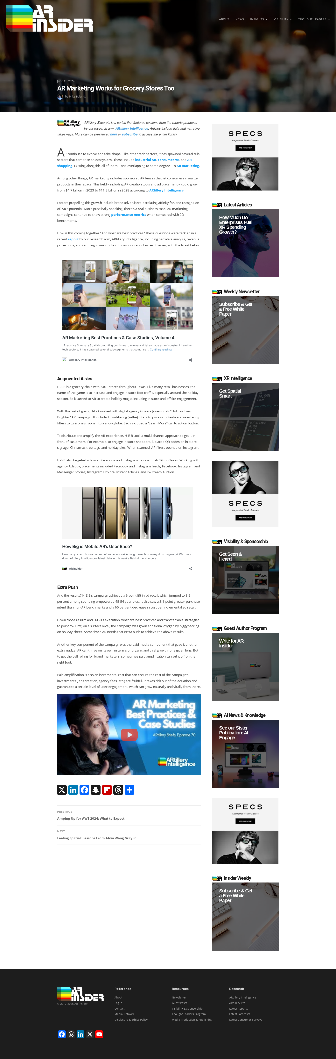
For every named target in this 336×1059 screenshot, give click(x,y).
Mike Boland (77, 96)
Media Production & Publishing (192, 1019)
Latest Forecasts (239, 1014)
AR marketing (188, 165)
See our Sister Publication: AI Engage (233, 732)
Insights (257, 19)
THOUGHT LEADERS (312, 19)
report (73, 239)
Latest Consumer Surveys (245, 1019)
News (239, 19)
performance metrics (128, 214)
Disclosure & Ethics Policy (131, 1019)
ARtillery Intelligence (166, 190)
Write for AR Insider (231, 643)
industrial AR (145, 159)
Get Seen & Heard (230, 556)
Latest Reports (238, 1008)
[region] (245, 243)
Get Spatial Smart (230, 393)
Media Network (124, 1014)
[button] (245, 243)
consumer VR (168, 159)
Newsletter (179, 997)
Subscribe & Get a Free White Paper (235, 309)
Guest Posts (179, 1003)
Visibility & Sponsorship (187, 1008)
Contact (119, 1008)
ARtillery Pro (237, 1003)
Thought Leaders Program (189, 1014)
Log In (118, 1003)
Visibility (281, 19)
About (224, 19)
